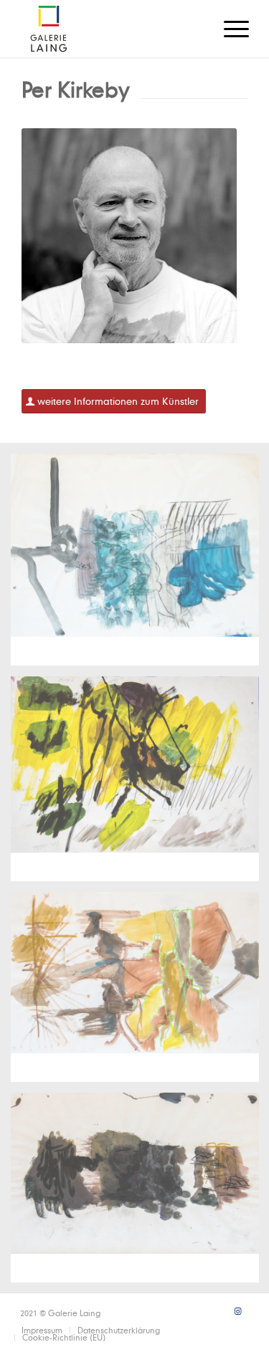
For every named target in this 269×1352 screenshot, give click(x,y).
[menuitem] (229, 28)
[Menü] (229, 28)
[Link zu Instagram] (238, 1311)
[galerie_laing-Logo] (111, 28)
